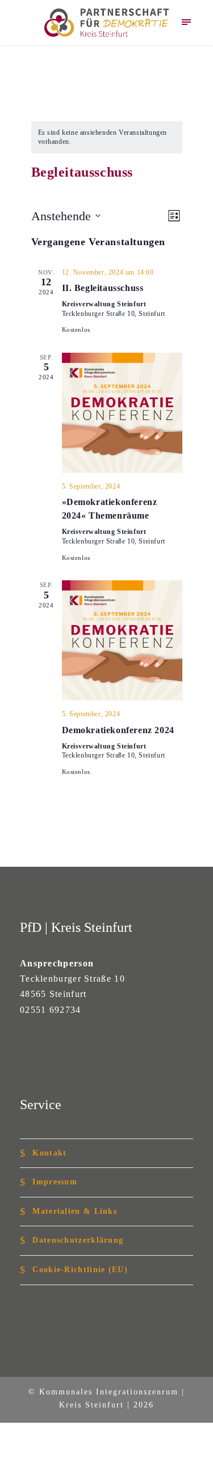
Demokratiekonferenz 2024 (118, 730)
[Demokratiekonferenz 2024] (122, 640)
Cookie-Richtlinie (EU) (80, 1269)
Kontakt (49, 1152)
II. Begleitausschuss (103, 288)
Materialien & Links (74, 1210)
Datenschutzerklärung (77, 1240)
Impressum (54, 1182)
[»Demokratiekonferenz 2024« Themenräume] (122, 413)
